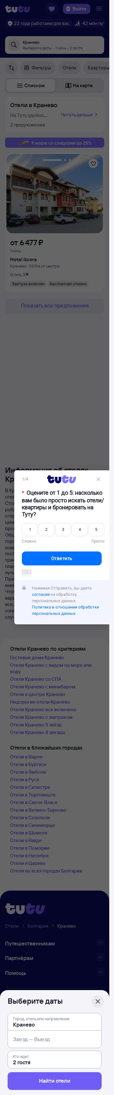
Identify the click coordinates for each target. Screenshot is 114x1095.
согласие (41, 594)
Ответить (62, 558)
